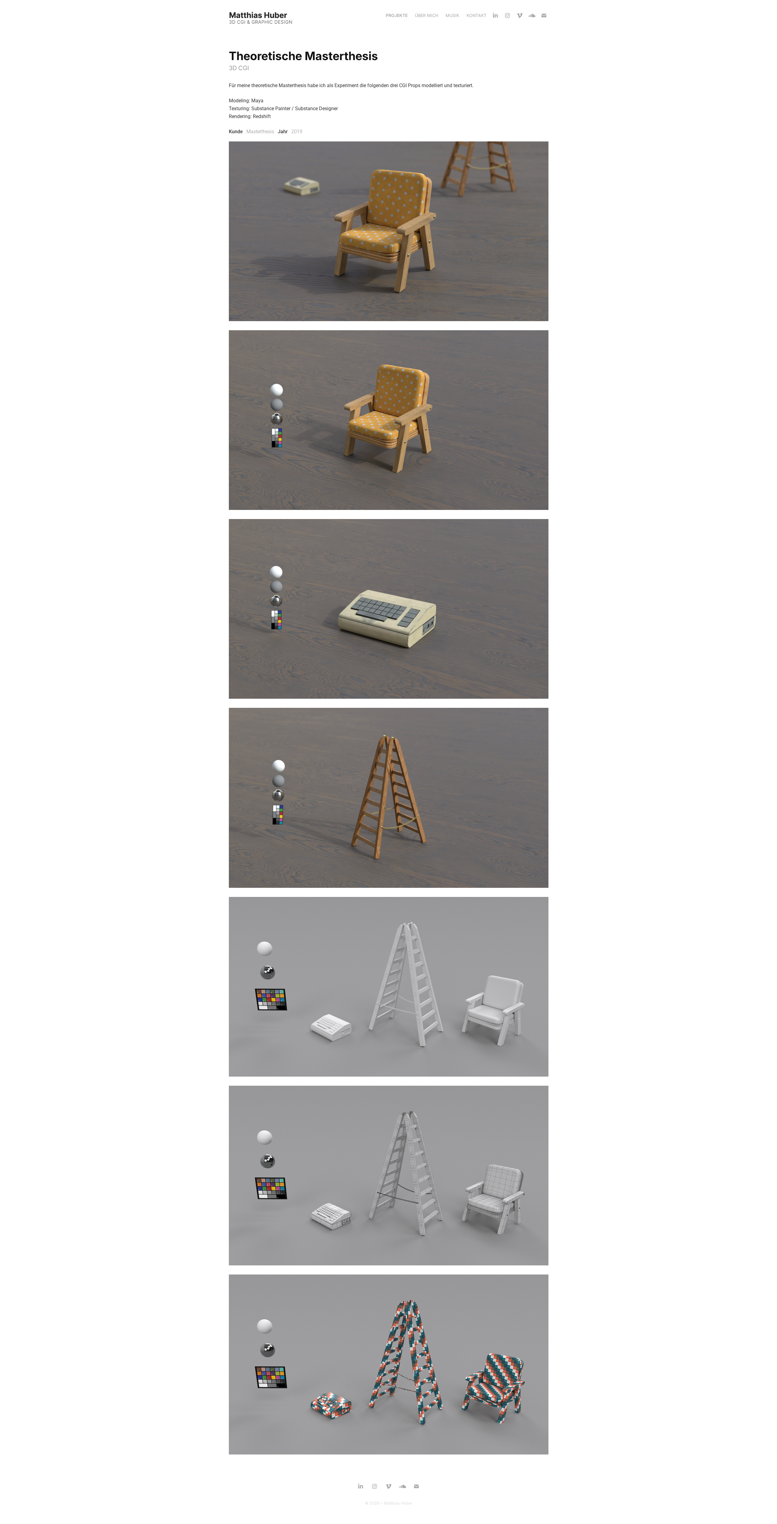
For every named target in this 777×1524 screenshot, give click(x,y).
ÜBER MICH (426, 15)
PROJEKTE (397, 15)
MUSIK (452, 15)
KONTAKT (477, 15)
